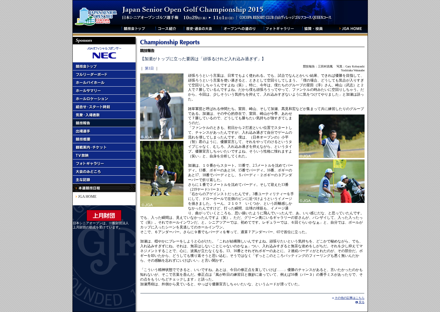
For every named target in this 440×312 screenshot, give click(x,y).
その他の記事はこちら (350, 297)
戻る (362, 302)
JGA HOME (87, 197)
